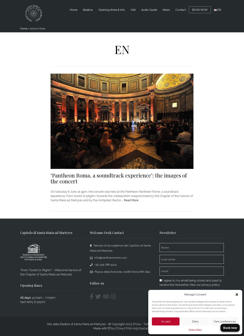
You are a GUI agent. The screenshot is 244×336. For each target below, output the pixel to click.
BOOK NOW (200, 9)
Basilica (88, 9)
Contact (180, 9)
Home (73, 9)
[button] (237, 294)
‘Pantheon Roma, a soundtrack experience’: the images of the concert (119, 178)
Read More (131, 200)
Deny (195, 321)
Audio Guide (149, 9)
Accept (165, 321)
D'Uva (119, 328)
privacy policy (210, 284)
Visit (133, 9)
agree (167, 280)
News (166, 9)
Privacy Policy (195, 329)
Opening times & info (111, 9)
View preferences (225, 321)
